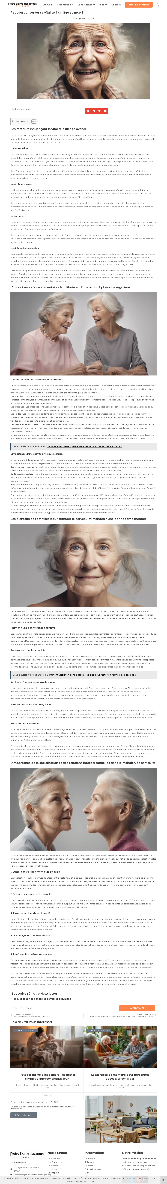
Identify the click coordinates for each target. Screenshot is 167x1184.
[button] (88, 111)
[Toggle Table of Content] (32, 121)
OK (92, 1181)
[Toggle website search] (158, 5)
